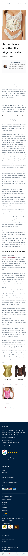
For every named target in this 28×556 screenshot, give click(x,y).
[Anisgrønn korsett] (8, 371)
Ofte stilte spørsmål (6, 499)
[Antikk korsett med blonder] (8, 393)
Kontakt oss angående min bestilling (10, 442)
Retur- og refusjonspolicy (8, 477)
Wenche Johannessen (14, 62)
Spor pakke (4, 502)
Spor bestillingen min (7, 440)
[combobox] (12, 3)
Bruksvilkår (4, 504)
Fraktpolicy (4, 472)
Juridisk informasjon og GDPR (9, 482)
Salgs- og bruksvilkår (7, 480)
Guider (11, 56)
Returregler (4, 507)
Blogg (3, 470)
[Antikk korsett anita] (20, 371)
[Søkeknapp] (18, 3)
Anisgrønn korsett (7, 379)
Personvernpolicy (6, 475)
